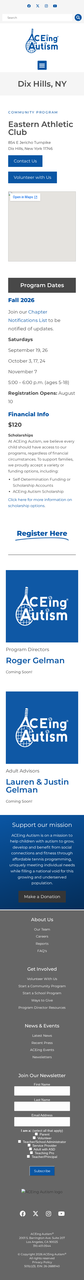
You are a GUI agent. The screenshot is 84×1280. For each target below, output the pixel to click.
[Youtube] (55, 5)
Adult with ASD (43, 1149)
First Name (42, 1084)
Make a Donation (42, 896)
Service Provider (44, 1145)
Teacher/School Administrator (43, 1142)
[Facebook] (29, 5)
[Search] (78, 17)
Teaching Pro (43, 1153)
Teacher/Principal (43, 1157)
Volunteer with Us (32, 177)
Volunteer (44, 1138)
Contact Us (25, 161)
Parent (43, 1134)
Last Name (42, 1100)
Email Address (42, 1115)
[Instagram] (46, 5)
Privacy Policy (42, 1262)
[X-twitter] (37, 5)
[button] (42, 65)
